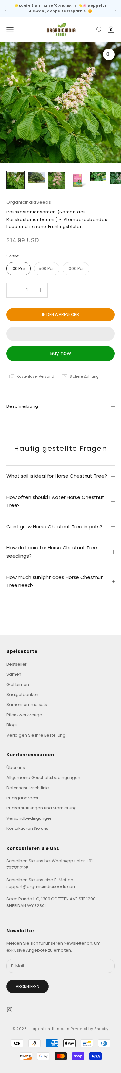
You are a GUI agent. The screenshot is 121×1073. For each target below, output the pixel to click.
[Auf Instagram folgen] (9, 1009)
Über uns (15, 767)
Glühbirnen (17, 684)
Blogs (12, 725)
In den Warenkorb (60, 314)
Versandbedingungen (29, 818)
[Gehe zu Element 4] (77, 180)
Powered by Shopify (90, 1028)
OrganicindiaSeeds (28, 202)
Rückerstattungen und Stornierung (41, 808)
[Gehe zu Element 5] (98, 176)
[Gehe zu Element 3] (57, 180)
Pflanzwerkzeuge (24, 715)
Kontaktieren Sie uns (27, 828)
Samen (13, 674)
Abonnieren (27, 986)
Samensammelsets (26, 704)
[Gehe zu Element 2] (36, 177)
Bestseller (16, 664)
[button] (60, 334)
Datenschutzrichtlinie (27, 788)
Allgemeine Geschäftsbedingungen (43, 778)
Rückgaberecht (22, 798)
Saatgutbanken (22, 694)
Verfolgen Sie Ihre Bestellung (36, 735)
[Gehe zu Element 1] (15, 180)
